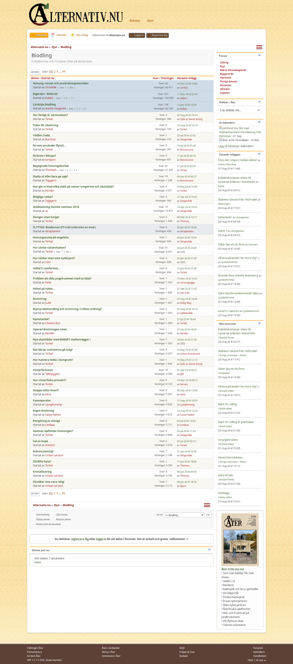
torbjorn (50, 159)
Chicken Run (52, 323)
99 (63, 71)
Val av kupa (40, 441)
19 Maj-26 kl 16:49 (187, 186)
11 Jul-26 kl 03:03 (186, 166)
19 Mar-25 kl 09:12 (187, 380)
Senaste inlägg (186, 78)
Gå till (159, 514)
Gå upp (35, 493)
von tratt (185, 292)
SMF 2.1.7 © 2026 (35, 660)
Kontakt (183, 656)
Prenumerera (34, 652)
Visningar (167, 78)
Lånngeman (242, 217)
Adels (37, 562)
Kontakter (224, 373)
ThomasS (50, 170)
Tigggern (50, 180)
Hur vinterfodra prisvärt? (49, 380)
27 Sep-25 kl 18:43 (187, 299)
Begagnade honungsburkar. (51, 166)
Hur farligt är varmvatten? (50, 115)
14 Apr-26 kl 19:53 (187, 207)
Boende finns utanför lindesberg (238, 275)
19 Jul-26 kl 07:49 (186, 145)
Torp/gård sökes (228, 440)
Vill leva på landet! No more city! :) (238, 258)
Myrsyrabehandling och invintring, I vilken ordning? (67, 309)
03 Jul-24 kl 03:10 (186, 441)
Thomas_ (185, 221)
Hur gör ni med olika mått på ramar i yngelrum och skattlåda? (73, 186)
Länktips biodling (44, 104)
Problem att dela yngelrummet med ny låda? (62, 278)
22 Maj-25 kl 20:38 (187, 349)
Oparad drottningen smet (50, 329)
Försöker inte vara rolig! (48, 482)
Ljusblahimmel (229, 262)
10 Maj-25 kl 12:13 (187, 360)
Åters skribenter (111, 648)
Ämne (35, 78)
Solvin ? (223, 231)
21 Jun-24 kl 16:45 (187, 451)
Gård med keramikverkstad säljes (238, 293)
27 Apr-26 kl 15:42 (187, 197)
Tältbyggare (52, 374)
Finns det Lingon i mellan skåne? (237, 160)
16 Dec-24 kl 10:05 (187, 83)
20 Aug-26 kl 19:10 (187, 115)
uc (46, 211)
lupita (221, 186)
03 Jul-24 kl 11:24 (186, 431)
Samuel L (253, 244)
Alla (71, 87)
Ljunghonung (53, 404)
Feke (48, 282)
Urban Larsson (54, 455)
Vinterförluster (43, 370)
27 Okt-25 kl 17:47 (187, 288)
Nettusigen (224, 204)
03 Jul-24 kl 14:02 (186, 421)
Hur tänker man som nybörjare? (54, 258)
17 (72, 98)
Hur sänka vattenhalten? (49, 247)
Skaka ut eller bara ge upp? (50, 176)
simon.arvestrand (190, 353)
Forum (135, 20)
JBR (182, 374)
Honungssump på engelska (51, 237)
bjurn (183, 486)
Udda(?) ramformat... (46, 268)
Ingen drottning (43, 410)
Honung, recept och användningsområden (61, 83)
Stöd (181, 648)
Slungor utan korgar (46, 217)
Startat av (47, 78)
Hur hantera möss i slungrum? (53, 360)
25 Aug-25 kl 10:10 (187, 309)
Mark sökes (225, 408)
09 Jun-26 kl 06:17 (187, 176)
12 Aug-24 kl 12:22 (187, 410)
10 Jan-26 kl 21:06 (187, 268)
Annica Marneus (227, 164)
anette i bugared (55, 108)
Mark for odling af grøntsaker (236, 422)
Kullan (183, 108)
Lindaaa (50, 425)
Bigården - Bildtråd (45, 94)
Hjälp (250, 659)
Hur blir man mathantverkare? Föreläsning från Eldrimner (240, 132)
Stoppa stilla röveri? (46, 390)
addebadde (186, 313)
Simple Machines (54, 660)
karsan (184, 384)
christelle (50, 87)
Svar (156, 78)
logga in (101, 539)
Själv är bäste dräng (191, 119)
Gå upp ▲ (261, 659)
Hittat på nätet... (44, 288)
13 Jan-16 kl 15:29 (187, 104)
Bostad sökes (226, 390)
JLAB (48, 303)
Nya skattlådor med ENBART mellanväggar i (61, 339)
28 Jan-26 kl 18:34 (187, 227)
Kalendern (259, 652)
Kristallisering (42, 471)
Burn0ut (50, 139)
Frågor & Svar (187, 652)
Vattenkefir (225, 217)
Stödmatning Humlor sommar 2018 (56, 207)
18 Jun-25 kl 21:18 (187, 339)
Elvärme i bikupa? (44, 155)
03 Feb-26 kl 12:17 (187, 217)
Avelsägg (223, 493)
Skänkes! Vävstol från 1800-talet (237, 199)
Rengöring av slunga (46, 421)
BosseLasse (186, 149)
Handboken (259, 656)
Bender (50, 190)
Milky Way (185, 303)
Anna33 (50, 445)
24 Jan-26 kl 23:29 (187, 248)
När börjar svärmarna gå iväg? (53, 349)
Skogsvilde (186, 139)
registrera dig (80, 539)
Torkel (49, 119)
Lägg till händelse (228, 146)
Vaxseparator (42, 400)
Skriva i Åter (108, 652)
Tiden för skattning (45, 125)
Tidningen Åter (35, 648)
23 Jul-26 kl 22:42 (186, 135)
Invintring (39, 299)
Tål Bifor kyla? (42, 461)
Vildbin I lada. (42, 135)
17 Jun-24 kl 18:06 (187, 461)
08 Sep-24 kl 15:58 (187, 390)
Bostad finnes (226, 337)
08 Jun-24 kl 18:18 (187, 482)
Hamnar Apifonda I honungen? (53, 431)
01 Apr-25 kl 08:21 (187, 370)
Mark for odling (227, 404)
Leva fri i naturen (228, 311)
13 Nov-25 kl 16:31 (187, 278)
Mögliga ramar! (43, 197)
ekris (48, 394)
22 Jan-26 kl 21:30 (187, 258)
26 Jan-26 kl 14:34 (187, 237)
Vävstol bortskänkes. (230, 457)
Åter (150, 20)
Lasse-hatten (53, 414)
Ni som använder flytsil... (49, 145)
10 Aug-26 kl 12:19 (187, 125)
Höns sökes (225, 497)
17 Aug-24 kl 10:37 (187, 400)
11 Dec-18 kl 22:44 (187, 94)
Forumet (258, 648)
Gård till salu (225, 475)
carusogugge (187, 282)
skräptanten (52, 231)
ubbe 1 (184, 98)
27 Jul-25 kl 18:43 (186, 319)
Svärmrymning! (43, 451)
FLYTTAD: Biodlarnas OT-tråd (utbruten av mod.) (64, 227)
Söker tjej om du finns (231, 244)
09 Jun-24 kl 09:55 (187, 471)
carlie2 (184, 87)
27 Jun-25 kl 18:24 (187, 329)
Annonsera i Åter (111, 656)
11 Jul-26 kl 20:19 (186, 155)
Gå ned (35, 71)
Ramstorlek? (41, 319)
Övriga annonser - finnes (233, 355)
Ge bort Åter (34, 656)
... (60, 71)
